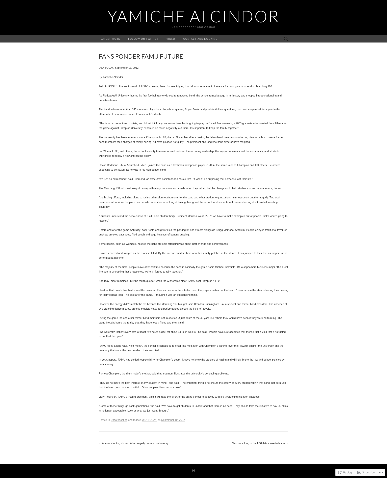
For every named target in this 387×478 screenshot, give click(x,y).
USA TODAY (149, 419)
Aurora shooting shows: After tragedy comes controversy (133, 443)
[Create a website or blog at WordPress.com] (193, 471)
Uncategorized (119, 419)
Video (170, 38)
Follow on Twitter (143, 38)
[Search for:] (286, 38)
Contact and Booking (200, 38)
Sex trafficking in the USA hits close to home (260, 443)
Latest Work (110, 38)
